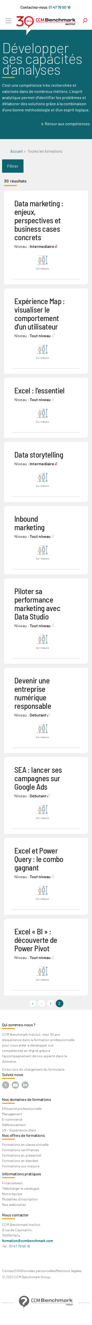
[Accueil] (46, 23)
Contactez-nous (33, 7)
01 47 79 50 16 (60, 7)
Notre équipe (12, 1194)
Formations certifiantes (20, 1150)
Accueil (16, 151)
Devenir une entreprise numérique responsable (32, 692)
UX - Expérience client (19, 1130)
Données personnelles (38, 1271)
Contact (8, 1271)
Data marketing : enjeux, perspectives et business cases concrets (38, 220)
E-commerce (12, 1119)
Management (12, 1114)
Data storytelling (38, 454)
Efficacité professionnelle (22, 1108)
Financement (12, 1183)
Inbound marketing (29, 523)
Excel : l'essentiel (39, 390)
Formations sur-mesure (20, 1166)
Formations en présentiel (21, 1155)
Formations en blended (20, 1160)
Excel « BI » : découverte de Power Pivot (35, 939)
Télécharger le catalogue (20, 1188)
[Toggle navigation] (8, 20)
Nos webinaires (14, 1204)
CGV (18, 1271)
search (84, 20)
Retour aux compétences (67, 123)
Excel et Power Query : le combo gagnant (38, 859)
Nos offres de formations (23, 1135)
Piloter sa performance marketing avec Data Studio (37, 603)
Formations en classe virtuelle (25, 1144)
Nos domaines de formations (26, 1099)
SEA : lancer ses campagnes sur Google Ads (38, 778)
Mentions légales (69, 1271)
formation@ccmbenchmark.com (27, 1241)
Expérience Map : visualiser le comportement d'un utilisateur (39, 313)
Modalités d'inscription (20, 1199)
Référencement (14, 1125)
